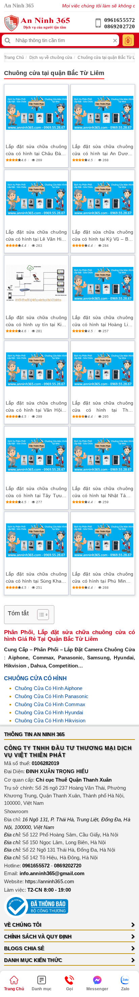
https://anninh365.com (49, 881)
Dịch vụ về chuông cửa (50, 57)
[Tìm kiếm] (7, 40)
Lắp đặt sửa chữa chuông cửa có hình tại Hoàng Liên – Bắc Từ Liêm (102, 321)
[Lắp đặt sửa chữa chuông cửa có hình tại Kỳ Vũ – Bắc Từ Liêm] (102, 198)
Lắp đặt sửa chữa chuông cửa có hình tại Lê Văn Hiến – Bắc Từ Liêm (36, 236)
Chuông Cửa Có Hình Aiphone (49, 688)
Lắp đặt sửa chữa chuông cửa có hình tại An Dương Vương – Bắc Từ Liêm (102, 150)
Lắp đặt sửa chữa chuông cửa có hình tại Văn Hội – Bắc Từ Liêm (36, 407)
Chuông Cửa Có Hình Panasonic (51, 696)
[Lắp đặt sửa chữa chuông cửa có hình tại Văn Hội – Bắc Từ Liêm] (36, 369)
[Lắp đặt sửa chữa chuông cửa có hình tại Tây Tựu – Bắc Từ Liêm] (36, 455)
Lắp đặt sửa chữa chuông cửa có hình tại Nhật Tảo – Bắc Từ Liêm (102, 492)
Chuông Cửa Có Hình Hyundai (49, 712)
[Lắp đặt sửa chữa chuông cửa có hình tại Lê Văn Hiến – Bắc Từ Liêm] (36, 198)
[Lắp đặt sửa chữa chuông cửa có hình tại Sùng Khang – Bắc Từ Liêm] (36, 540)
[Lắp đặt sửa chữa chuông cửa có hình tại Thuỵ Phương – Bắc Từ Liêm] (102, 369)
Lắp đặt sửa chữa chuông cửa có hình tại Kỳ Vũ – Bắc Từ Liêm (102, 236)
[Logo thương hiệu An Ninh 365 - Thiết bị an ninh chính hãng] (37, 23)
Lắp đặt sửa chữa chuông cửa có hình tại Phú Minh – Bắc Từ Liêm (102, 578)
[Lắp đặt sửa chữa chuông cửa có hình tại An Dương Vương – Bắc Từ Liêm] (102, 113)
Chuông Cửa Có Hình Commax (50, 704)
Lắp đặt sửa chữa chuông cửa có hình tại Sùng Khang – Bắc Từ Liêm (36, 578)
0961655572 (119, 20)
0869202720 (119, 26)
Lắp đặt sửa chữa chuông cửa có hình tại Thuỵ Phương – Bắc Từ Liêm (102, 407)
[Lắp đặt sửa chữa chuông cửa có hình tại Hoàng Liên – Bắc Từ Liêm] (102, 284)
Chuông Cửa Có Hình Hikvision (50, 720)
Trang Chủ (14, 57)
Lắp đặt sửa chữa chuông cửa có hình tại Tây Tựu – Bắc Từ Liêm (36, 492)
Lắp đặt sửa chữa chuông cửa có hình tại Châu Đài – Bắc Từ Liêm (36, 150)
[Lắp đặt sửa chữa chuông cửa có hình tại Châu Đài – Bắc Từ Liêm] (36, 113)
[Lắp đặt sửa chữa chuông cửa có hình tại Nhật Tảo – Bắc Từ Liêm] (102, 455)
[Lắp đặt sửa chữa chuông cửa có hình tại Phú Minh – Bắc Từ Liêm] (102, 540)
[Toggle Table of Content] (39, 614)
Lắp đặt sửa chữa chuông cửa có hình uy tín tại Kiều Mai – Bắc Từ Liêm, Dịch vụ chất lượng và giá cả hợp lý (36, 321)
